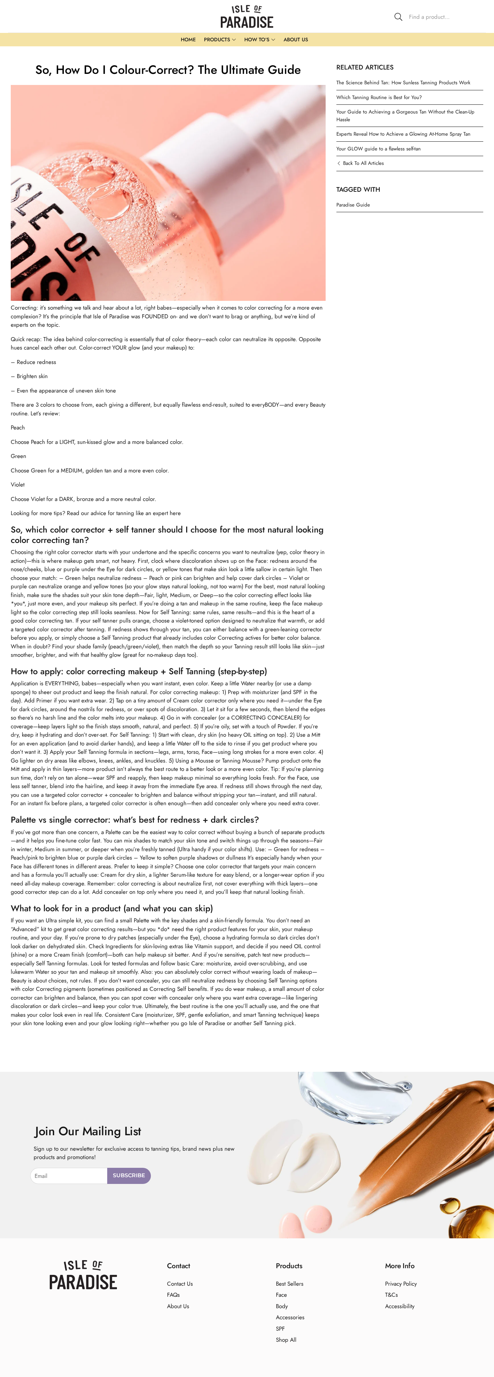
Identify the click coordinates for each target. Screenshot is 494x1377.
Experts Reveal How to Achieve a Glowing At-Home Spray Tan (403, 134)
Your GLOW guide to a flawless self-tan (378, 148)
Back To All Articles (363, 163)
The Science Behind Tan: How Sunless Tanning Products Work (403, 82)
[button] (437, 17)
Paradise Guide (353, 205)
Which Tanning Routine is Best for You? (379, 97)
